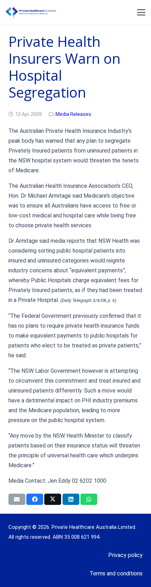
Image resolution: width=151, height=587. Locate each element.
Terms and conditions (116, 573)
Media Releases (73, 114)
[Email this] (16, 499)
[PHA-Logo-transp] (58, 12)
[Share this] (34, 499)
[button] (141, 12)
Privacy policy (125, 555)
